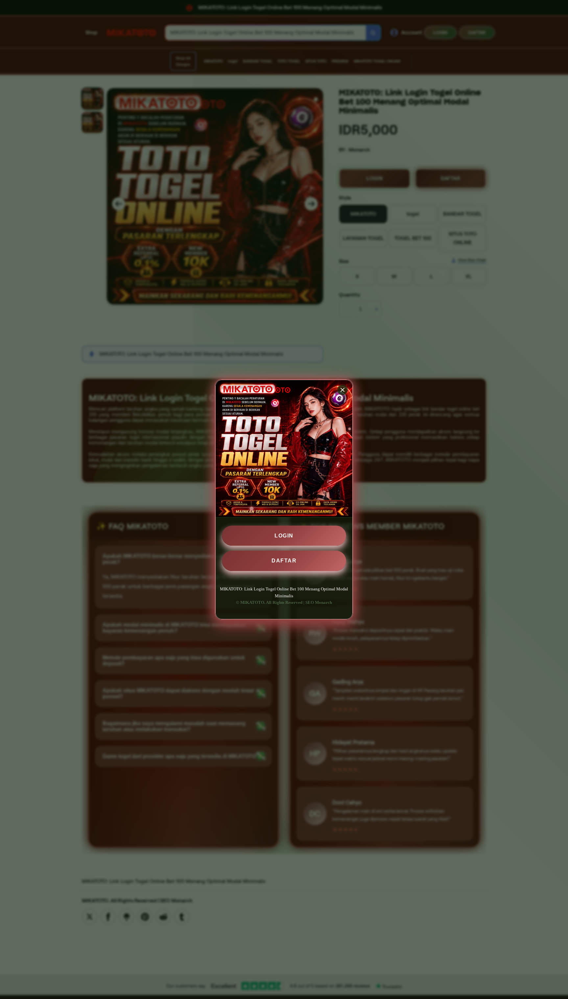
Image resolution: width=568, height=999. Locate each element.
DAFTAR (284, 560)
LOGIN (284, 535)
